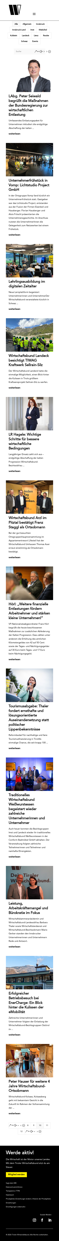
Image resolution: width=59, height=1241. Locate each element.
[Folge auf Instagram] (34, 1220)
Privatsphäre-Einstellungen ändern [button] (18, 1199)
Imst (32, 30)
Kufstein (13, 36)
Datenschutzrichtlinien (14, 1187)
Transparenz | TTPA (13, 1191)
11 (47, 1125)
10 (40, 1125)
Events (35, 41)
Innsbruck (40, 24)
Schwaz (24, 41)
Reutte (46, 36)
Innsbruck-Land (19, 30)
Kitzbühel (43, 30)
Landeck (25, 36)
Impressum (10, 1195)
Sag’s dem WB (11, 1183)
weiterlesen (14, 134)
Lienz (36, 36)
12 (21, 1131)
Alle (16, 24)
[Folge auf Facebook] (42, 1220)
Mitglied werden (16, 1174)
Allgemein (27, 24)
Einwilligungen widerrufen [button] (15, 1207)
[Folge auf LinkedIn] (50, 1220)
